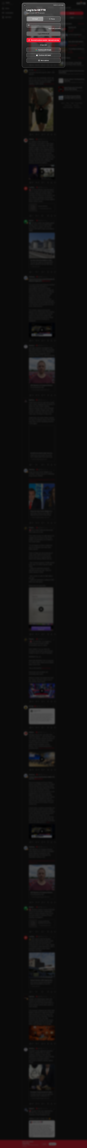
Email (36, 19)
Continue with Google (44, 50)
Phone (53, 19)
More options (45, 60)
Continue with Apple (45, 55)
